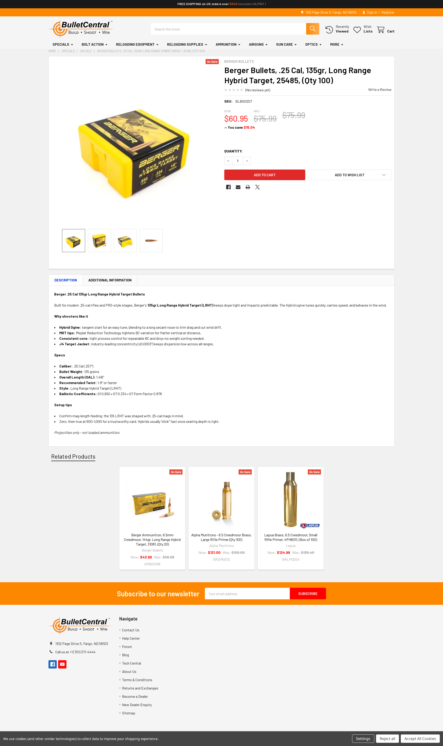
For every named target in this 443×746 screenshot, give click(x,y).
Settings (363, 738)
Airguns (256, 44)
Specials (61, 44)
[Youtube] (62, 664)
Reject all (387, 738)
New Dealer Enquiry (137, 704)
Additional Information (110, 280)
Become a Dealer (135, 696)
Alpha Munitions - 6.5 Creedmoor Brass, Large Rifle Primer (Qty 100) (221, 537)
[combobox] (235, 29)
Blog (125, 655)
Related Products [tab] (73, 456)
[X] (257, 187)
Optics (311, 44)
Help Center (131, 638)
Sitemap (128, 713)
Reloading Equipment (135, 44)
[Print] (248, 187)
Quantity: (233, 151)
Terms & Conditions (137, 679)
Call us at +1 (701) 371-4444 (75, 652)
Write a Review (380, 89)
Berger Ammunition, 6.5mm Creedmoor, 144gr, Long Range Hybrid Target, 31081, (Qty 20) (152, 539)
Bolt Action (93, 44)
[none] (135, 142)
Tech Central (131, 663)
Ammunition (226, 44)
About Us (129, 671)
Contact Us (130, 630)
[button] (350, 175)
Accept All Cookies (420, 738)
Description (65, 280)
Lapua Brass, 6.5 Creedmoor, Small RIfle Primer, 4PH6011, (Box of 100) (290, 537)
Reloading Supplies (185, 44)
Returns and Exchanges (140, 688)
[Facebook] (228, 187)
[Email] (238, 187)
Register (388, 12)
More (334, 44)
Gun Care (284, 44)
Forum (127, 646)
